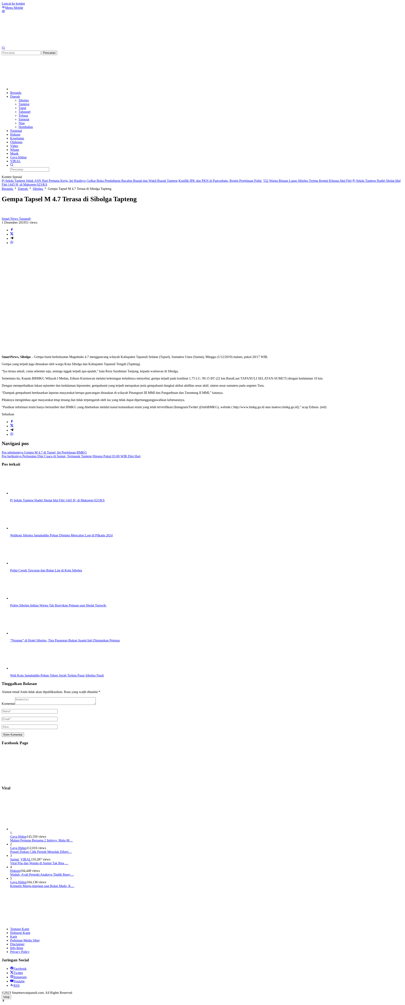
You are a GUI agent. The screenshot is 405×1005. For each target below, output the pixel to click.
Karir (13, 936)
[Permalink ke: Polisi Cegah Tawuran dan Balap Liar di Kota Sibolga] (31, 563)
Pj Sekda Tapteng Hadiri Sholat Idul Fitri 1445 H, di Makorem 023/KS (57, 500)
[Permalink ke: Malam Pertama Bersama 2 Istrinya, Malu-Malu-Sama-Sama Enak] (41, 829)
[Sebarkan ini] (12, 230)
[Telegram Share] (12, 238)
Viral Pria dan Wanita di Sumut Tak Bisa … (39, 863)
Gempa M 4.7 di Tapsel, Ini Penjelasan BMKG (44, 452)
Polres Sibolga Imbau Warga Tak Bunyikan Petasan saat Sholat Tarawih (58, 605)
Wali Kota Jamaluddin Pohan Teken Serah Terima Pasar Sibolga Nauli (57, 675)
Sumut (14, 859)
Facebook (20, 968)
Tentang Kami (19, 929)
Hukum (15, 871)
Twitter (18, 973)
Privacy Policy (20, 952)
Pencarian (49, 52)
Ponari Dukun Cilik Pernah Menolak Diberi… (41, 852)
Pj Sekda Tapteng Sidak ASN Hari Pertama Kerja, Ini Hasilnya (44, 180)
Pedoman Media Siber (25, 940)
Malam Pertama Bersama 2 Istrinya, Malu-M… (41, 840)
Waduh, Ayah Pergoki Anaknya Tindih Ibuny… (42, 874)
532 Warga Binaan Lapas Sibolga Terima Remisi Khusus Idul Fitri (307, 180)
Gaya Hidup (18, 836)
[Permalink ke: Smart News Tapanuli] (6, 215)
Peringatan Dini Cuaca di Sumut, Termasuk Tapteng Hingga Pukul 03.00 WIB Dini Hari (71, 456)
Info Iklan (16, 948)
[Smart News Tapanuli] (33, 44)
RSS (17, 985)
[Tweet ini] (12, 234)
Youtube (19, 981)
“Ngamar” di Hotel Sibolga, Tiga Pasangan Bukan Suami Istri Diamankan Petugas (65, 640)
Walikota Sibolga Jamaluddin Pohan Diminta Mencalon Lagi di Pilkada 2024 (61, 535)
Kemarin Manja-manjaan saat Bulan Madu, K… (42, 886)
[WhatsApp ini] (12, 242)
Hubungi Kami (20, 933)
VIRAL (25, 859)
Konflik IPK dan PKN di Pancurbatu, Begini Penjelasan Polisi (220, 180)
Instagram (20, 977)
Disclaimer (17, 944)
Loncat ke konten (13, 3)
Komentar (8, 703)
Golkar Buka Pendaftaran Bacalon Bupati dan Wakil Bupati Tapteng (132, 180)
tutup (6, 996)
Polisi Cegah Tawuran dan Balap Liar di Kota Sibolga (46, 570)
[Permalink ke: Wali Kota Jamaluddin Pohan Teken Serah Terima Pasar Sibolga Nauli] (31, 668)
